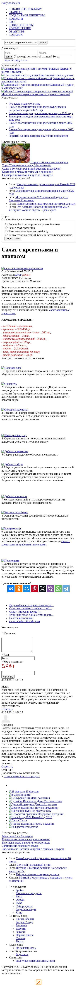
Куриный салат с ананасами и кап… (31, 614)
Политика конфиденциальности (35, 960)
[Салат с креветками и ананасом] (22, 268)
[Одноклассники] (18, 588)
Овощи (20, 899)
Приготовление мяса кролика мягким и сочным (46, 203)
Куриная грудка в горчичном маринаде (26, 842)
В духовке (22, 954)
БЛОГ (12, 21)
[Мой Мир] (26, 588)
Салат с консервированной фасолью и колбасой (31, 168)
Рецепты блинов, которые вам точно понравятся (38, 135)
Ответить (7, 709)
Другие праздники (46, 807)
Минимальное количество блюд (28, 231)
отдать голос (13, 238)
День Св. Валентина (49, 801)
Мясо (19, 896)
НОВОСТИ (16, 18)
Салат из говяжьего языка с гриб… (30, 608)
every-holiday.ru (10, 2)
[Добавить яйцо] (12, 464)
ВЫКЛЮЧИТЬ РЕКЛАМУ (25, 9)
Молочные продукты (29, 893)
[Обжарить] (9, 383)
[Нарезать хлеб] (11, 367)
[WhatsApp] (58, 588)
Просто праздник (43, 823)
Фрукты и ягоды (26, 909)
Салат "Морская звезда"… (25, 611)
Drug (18, 274)
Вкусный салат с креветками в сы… (31, 605)
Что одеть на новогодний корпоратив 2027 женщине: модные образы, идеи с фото (39, 208)
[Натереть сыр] (11, 528)
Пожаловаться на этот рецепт (22, 776)
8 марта (25, 794)
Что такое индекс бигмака (24, 103)
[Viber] (50, 588)
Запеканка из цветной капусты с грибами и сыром (33, 848)
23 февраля (32, 791)
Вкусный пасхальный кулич (34, 864)
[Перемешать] (10, 560)
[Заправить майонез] (14, 512)
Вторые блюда (24, 922)
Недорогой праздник (50, 814)
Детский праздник (45, 804)
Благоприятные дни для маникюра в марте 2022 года (41, 113)
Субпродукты (24, 906)
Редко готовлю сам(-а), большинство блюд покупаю (40, 234)
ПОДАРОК (16, 34)
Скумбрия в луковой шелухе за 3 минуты (27, 175)
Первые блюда (24, 935)
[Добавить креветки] (14, 451)
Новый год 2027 (41, 817)
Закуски (21, 931)
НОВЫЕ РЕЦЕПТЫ (21, 25)
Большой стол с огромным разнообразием (34, 224)
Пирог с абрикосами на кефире (49, 162)
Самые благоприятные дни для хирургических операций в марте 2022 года (37, 108)
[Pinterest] (34, 588)
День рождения (40, 797)
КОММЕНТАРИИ (20, 28)
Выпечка (21, 925)
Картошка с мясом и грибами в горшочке (27, 171)
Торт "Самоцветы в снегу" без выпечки (26, 165)
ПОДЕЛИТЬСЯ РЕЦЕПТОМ (27, 15)
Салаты (20, 938)
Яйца (19, 912)
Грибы (20, 890)
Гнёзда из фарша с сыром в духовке (37, 874)
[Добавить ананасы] (14, 496)
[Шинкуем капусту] (14, 435)
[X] (42, 588)
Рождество (31, 826)
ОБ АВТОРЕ (17, 31)
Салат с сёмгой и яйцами (24, 621)
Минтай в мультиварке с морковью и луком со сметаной (35, 94)
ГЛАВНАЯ (15, 12)
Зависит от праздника (21, 227)
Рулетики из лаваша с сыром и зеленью (26, 839)
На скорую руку (41, 810)
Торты (19, 941)
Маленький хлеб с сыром (17, 836)
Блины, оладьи (25, 918)
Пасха (23, 820)
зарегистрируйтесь (15, 60)
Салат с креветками (21, 618)
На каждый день (26, 947)
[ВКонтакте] (11, 588)
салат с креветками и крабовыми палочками (35, 543)
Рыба (19, 902)
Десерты (21, 928)
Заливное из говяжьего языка (20, 845)
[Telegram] (66, 588)
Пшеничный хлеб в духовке (56, 75)
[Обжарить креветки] (14, 409)
